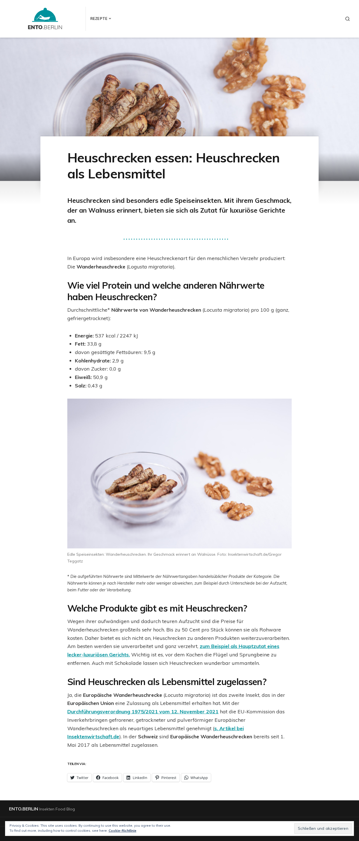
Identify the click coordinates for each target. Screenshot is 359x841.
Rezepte (99, 18)
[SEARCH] (347, 18)
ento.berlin (23, 809)
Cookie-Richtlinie (122, 830)
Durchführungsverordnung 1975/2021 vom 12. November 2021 (142, 711)
